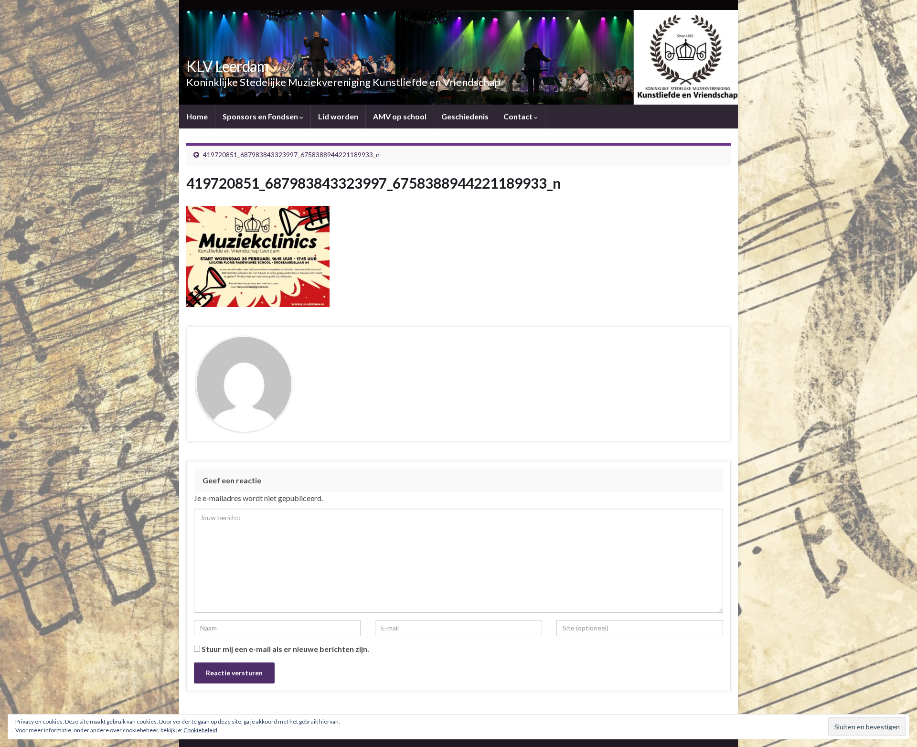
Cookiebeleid (200, 730)
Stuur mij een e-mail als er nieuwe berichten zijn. (285, 648)
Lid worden (338, 116)
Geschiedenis (465, 116)
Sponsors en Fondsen (261, 116)
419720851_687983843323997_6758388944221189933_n (291, 154)
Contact (518, 116)
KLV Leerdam (227, 66)
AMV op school (400, 116)
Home (197, 116)
